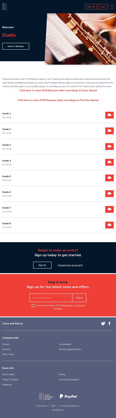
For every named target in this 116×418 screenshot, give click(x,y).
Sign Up (91, 6)
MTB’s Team (8, 354)
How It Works (8, 374)
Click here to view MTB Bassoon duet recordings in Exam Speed (58, 90)
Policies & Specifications (70, 349)
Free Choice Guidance (69, 379)
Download (109, 115)
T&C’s (53, 406)
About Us (6, 349)
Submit (79, 297)
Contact (5, 344)
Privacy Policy (68, 305)
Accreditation (65, 344)
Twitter (103, 323)
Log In (103, 6)
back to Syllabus (16, 46)
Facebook (109, 323)
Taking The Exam (10, 379)
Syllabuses (7, 384)
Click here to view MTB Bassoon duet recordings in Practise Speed (58, 100)
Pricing (62, 374)
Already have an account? (70, 265)
